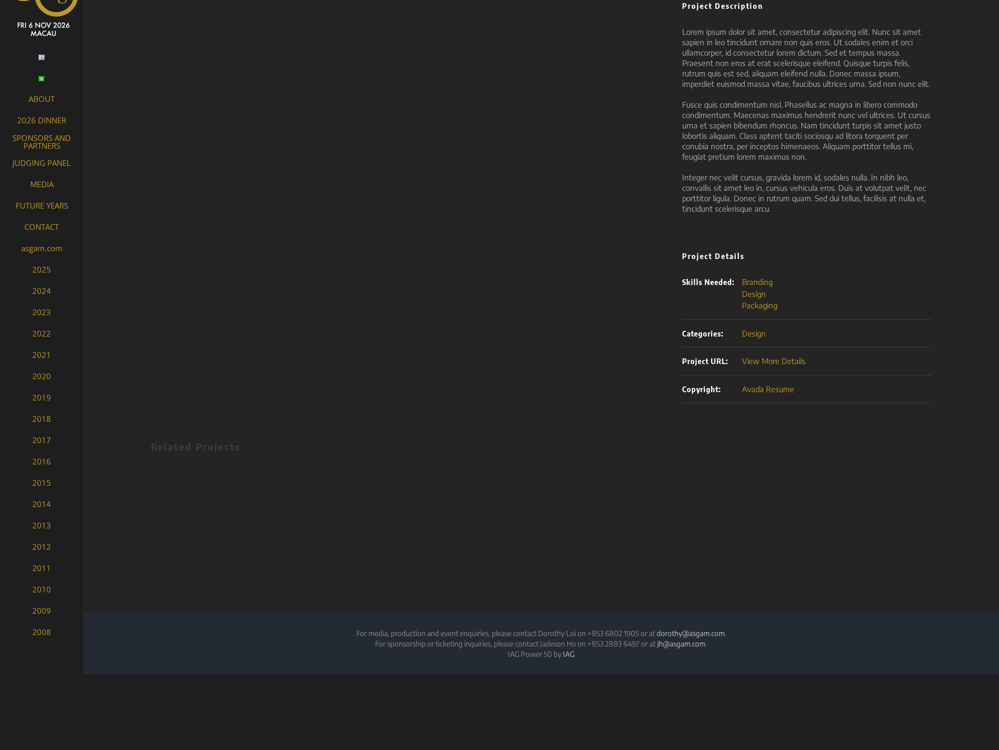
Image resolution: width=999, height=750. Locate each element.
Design (754, 294)
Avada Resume (768, 389)
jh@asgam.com (681, 643)
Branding (757, 282)
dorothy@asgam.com (691, 633)
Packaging (759, 305)
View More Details (773, 361)
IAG (568, 654)
